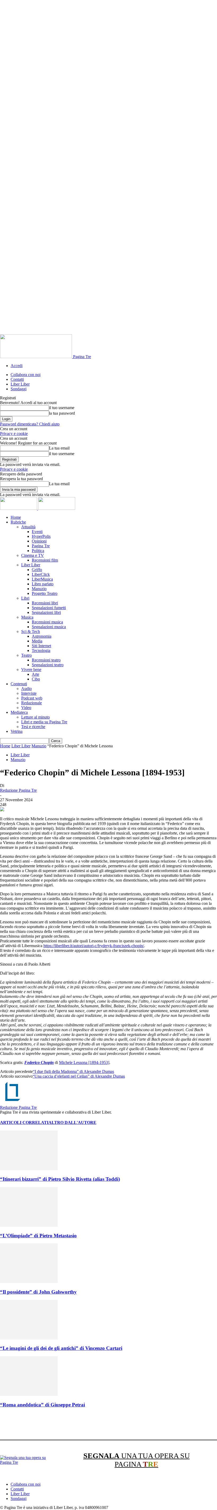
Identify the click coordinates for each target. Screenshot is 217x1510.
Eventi (37, 531)
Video (26, 707)
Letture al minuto (35, 717)
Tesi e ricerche (33, 726)
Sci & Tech (30, 631)
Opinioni (39, 541)
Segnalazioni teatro (48, 665)
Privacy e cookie (14, 433)
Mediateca (19, 712)
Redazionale (31, 703)
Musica (27, 617)
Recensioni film (45, 560)
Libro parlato (42, 584)
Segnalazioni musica (49, 626)
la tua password (62, 413)
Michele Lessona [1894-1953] (84, 1062)
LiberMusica (42, 579)
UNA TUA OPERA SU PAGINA (136, 1460)
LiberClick (41, 574)
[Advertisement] (96, 1425)
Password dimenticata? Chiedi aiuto (30, 424)
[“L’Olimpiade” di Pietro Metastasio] (29, 1225)
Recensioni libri (45, 603)
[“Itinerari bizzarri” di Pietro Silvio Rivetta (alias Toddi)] (29, 1168)
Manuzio (39, 588)
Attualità (28, 527)
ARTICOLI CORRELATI (24, 1122)
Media (37, 641)
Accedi (16, 365)
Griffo (37, 569)
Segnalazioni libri (46, 612)
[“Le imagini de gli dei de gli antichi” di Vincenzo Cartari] (29, 1338)
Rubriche (18, 522)
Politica (38, 550)
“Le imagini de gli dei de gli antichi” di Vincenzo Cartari (61, 1348)
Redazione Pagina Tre (18, 790)
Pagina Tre (41, 546)
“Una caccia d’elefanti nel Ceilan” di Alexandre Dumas (79, 1076)
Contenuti (19, 684)
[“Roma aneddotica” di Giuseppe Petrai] (29, 1394)
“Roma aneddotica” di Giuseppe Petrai (42, 1404)
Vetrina (16, 731)
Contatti (17, 379)
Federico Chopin (39, 1062)
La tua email (59, 448)
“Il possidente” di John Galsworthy (38, 1292)
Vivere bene (31, 669)
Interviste (29, 693)
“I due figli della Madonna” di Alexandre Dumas (73, 1071)
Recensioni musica (47, 622)
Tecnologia (41, 650)
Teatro (26, 655)
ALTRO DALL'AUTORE (72, 1122)
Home (16, 517)
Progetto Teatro (44, 593)
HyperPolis (41, 536)
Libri (25, 598)
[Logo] (19, 508)
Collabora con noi (25, 374)
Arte (35, 674)
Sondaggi (18, 389)
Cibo (36, 679)
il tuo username (61, 407)
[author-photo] (12, 1102)
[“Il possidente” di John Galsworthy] (29, 1281)
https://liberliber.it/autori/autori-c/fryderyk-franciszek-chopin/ (93, 945)
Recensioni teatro (46, 660)
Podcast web (31, 698)
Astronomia (41, 636)
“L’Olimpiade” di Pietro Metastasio (38, 1235)
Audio (26, 688)
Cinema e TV (32, 555)
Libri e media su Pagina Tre (44, 722)
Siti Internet (41, 645)
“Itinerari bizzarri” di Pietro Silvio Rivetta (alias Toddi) (60, 1179)
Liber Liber (20, 384)
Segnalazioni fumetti (49, 607)
